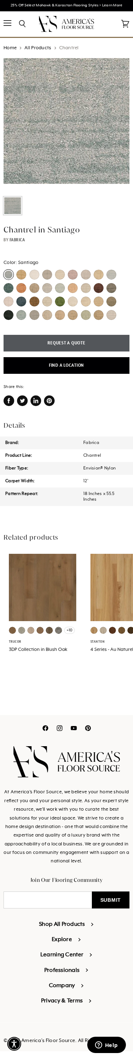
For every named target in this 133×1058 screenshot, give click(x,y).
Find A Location (66, 365)
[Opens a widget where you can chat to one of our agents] (106, 1045)
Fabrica (17, 239)
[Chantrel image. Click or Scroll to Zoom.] (66, 124)
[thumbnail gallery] (13, 206)
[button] (14, 1044)
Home (10, 48)
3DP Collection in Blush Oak (38, 649)
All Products (37, 48)
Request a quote (66, 343)
